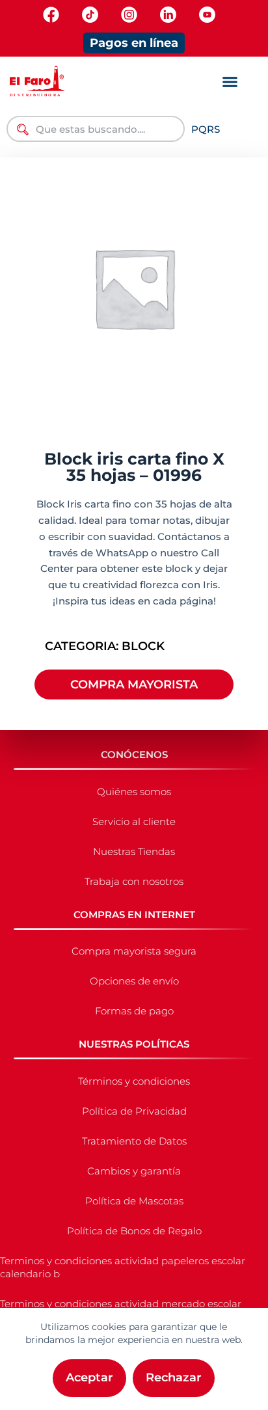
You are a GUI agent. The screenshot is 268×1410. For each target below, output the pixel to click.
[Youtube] (207, 14)
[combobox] (96, 129)
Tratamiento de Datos (134, 1141)
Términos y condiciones (134, 1081)
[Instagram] (129, 14)
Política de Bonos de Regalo (134, 1231)
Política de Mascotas (134, 1201)
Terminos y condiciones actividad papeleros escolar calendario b (122, 1267)
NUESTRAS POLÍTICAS (134, 1044)
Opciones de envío (134, 981)
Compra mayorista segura (134, 951)
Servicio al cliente (134, 821)
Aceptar (89, 1377)
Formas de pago (134, 1011)
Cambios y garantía (134, 1171)
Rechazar (174, 1377)
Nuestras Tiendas (134, 851)
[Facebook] (51, 14)
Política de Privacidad (134, 1111)
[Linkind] (168, 14)
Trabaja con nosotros (134, 881)
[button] (230, 82)
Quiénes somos (134, 791)
